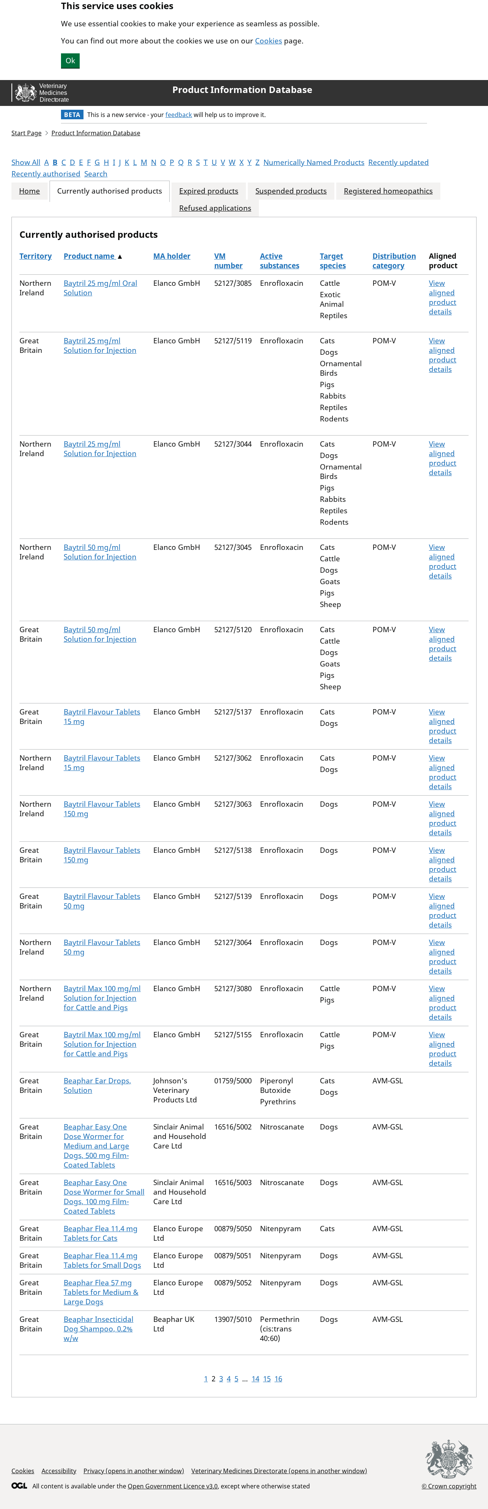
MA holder (172, 256)
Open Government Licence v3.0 (173, 1486)
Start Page (26, 133)
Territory (35, 256)
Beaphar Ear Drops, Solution (97, 1085)
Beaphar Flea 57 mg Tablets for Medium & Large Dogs (101, 1292)
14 (255, 1379)
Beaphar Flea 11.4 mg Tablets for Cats (101, 1233)
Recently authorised (45, 174)
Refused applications (215, 208)
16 (278, 1379)
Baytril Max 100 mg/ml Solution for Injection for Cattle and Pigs (102, 998)
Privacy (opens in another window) (133, 1471)
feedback (178, 115)
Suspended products (291, 191)
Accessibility (59, 1471)
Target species (333, 261)
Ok (70, 61)
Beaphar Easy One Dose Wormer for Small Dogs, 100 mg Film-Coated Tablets (104, 1196)
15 (267, 1379)
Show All (25, 162)
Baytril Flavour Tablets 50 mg (102, 901)
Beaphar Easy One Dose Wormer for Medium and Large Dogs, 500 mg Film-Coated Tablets (96, 1146)
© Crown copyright (449, 1486)
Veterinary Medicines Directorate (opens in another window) (279, 1471)
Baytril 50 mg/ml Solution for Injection (100, 552)
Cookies (268, 41)
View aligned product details (442, 297)
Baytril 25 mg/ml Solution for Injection (100, 345)
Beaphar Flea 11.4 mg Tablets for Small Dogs (102, 1260)
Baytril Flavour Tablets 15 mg (102, 716)
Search (96, 174)
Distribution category (394, 261)
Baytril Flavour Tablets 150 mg (102, 809)
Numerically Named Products (313, 162)
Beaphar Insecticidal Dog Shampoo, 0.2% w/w (98, 1328)
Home (29, 191)
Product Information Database (242, 89)
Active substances (279, 261)
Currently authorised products (109, 191)
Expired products (208, 191)
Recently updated (398, 162)
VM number (228, 261)
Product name (90, 256)
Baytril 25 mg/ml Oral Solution (100, 288)
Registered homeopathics (388, 191)
